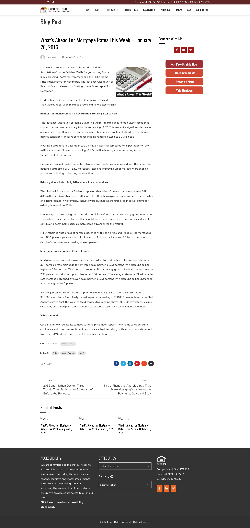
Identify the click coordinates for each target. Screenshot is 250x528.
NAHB (81, 353)
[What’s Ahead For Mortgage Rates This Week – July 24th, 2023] (46, 419)
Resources (112, 9)
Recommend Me (150, 9)
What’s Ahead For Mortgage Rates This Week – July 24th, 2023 (56, 429)
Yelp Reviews (184, 90)
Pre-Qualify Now (185, 64)
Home (88, 9)
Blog (189, 9)
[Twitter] (191, 50)
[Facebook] (177, 50)
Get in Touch (202, 9)
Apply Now (166, 9)
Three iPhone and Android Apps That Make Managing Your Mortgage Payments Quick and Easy (127, 387)
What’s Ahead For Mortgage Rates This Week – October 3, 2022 (134, 429)
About (98, 9)
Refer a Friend (131, 9)
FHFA (55, 353)
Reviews (178, 9)
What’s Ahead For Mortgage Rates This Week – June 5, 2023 (96, 427)
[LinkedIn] (184, 50)
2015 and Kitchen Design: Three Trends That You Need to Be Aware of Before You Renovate (68, 387)
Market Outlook (67, 344)
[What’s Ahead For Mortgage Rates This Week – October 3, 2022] (123, 419)
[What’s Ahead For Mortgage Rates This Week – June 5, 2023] (84, 419)
